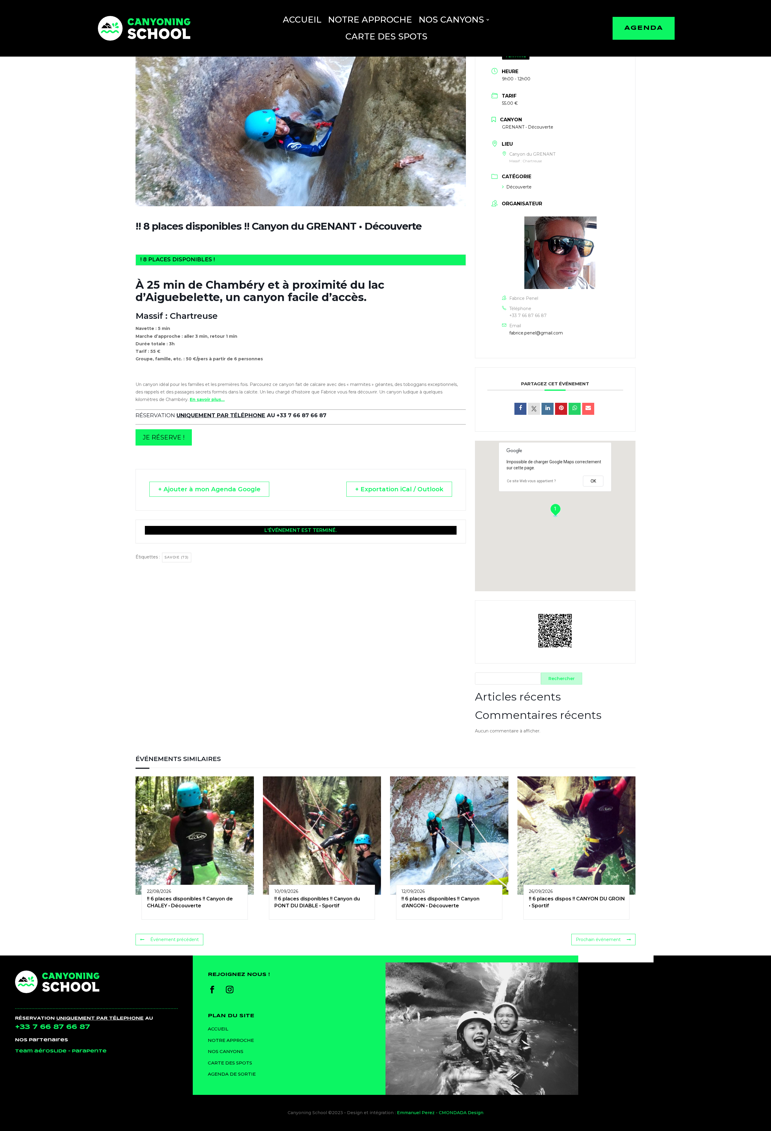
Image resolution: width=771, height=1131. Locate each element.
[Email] (588, 409)
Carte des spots (386, 36)
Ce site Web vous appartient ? (531, 481)
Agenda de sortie (232, 1074)
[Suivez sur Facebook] (212, 989)
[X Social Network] (534, 409)
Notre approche (370, 19)
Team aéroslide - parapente (61, 1051)
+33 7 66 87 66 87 (528, 315)
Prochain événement (598, 939)
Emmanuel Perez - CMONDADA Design (440, 1112)
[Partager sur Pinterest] (561, 409)
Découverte (519, 187)
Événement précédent (174, 939)
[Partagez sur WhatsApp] (575, 409)
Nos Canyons (451, 19)
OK (593, 481)
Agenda (643, 28)
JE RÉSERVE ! (164, 437)
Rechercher (561, 678)
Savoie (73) (176, 557)
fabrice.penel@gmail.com (536, 333)
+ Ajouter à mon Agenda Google (209, 489)
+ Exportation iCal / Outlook (399, 489)
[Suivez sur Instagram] (229, 989)
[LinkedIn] (548, 409)
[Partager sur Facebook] (520, 409)
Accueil (302, 19)
